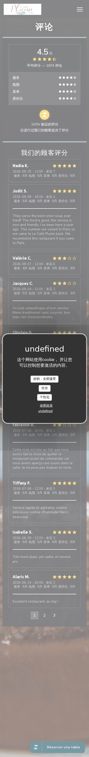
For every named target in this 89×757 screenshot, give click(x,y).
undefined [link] (45, 411)
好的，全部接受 (44, 379)
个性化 (44, 397)
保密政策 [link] (46, 405)
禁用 (44, 388)
